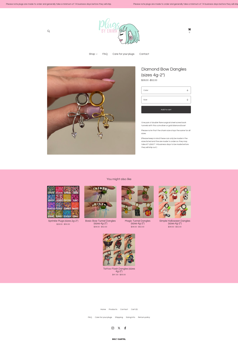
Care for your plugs (123, 54)
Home (103, 309)
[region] (119, 4)
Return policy (144, 317)
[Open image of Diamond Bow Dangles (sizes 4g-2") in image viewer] (91, 110)
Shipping (119, 317)
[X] (119, 328)
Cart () (134, 309)
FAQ (105, 54)
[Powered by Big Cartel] (119, 339)
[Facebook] (125, 328)
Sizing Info (130, 317)
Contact (144, 54)
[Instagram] (113, 328)
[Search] (48, 31)
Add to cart (166, 110)
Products (113, 309)
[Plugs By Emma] (119, 31)
